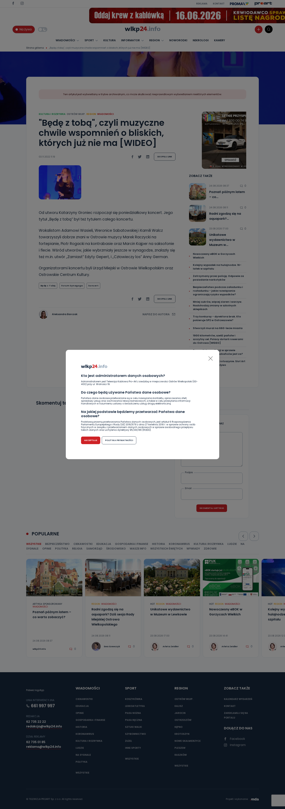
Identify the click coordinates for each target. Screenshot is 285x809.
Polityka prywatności (119, 440)
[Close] (210, 358)
